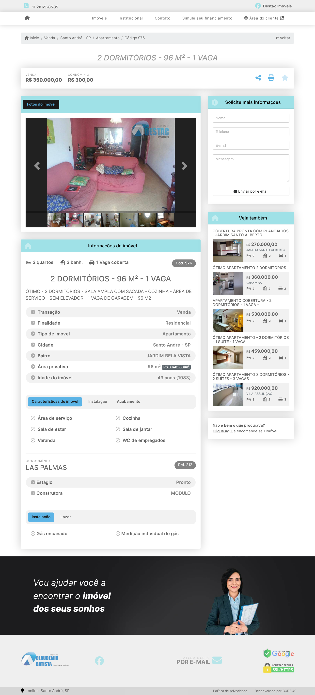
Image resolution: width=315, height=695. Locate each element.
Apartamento (108, 38)
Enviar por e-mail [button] (252, 191)
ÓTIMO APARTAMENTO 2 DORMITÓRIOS (249, 267)
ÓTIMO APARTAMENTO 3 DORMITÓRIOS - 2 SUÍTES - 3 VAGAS (251, 376)
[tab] (41, 104)
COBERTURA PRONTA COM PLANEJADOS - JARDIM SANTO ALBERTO (251, 233)
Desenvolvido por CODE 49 (275, 691)
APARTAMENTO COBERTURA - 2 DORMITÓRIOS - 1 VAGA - (242, 302)
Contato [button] (163, 18)
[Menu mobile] (27, 18)
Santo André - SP (75, 38)
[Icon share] (99, 661)
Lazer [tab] (66, 516)
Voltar (284, 38)
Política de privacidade (230, 691)
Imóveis (99, 18)
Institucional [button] (131, 18)
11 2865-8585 (45, 7)
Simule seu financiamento (207, 18)
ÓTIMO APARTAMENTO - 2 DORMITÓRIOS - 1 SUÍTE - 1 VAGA (251, 339)
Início (34, 38)
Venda (49, 38)
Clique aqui (223, 431)
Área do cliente (264, 18)
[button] (38, 166)
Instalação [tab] (41, 516)
